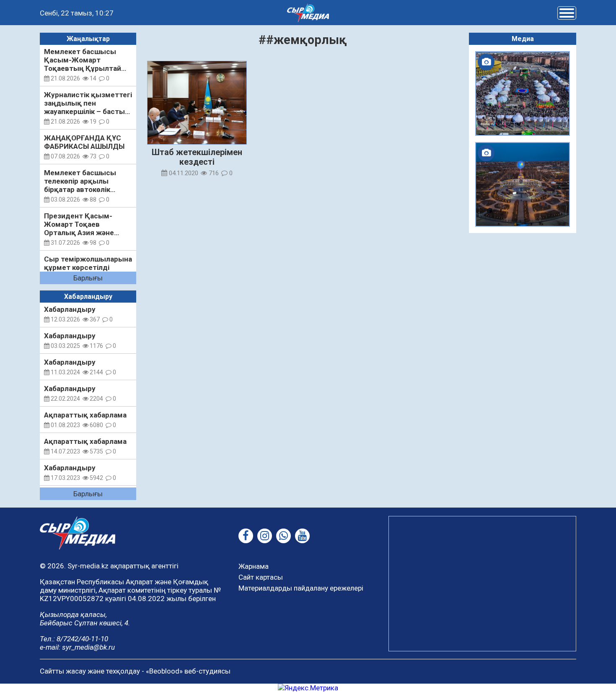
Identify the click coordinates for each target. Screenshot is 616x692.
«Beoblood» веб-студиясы (188, 671)
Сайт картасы (260, 577)
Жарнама (253, 566)
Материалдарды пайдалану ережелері (300, 588)
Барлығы (88, 278)
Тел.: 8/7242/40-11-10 (74, 639)
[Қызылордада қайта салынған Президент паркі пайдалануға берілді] (522, 184)
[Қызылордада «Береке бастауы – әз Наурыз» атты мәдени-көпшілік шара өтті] (522, 93)
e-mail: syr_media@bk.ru (77, 647)
